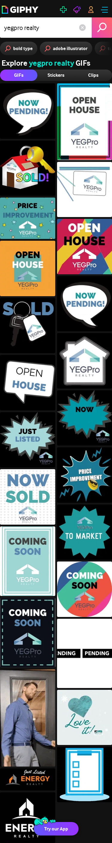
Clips (93, 75)
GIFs (19, 75)
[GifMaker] (63, 10)
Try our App (56, 829)
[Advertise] (77, 10)
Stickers (56, 75)
